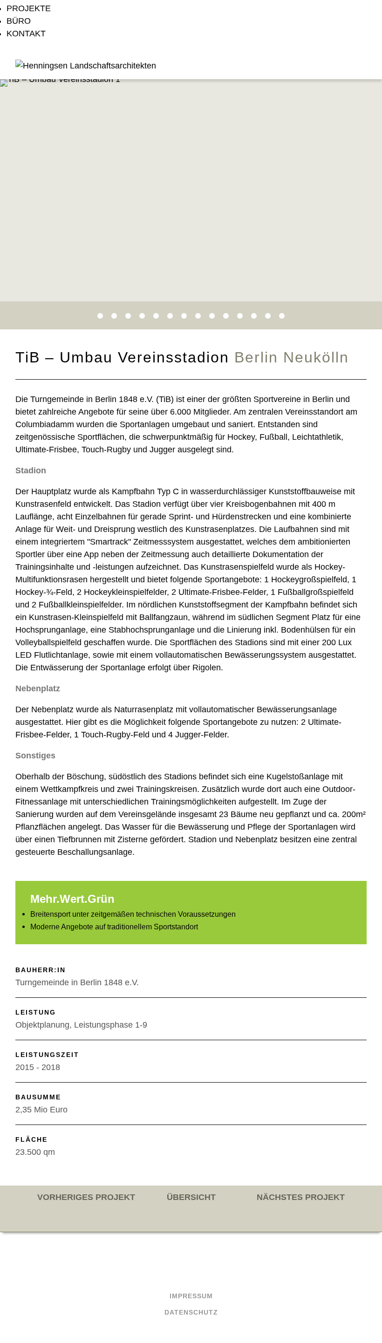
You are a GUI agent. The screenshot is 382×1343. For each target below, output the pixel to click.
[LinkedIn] (177, 1268)
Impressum (191, 1296)
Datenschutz (191, 1312)
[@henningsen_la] (204, 1268)
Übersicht (191, 1197)
